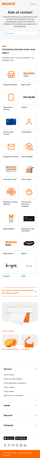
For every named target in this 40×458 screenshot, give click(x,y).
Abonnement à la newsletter (13, 395)
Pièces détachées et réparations (15, 383)
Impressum (6, 455)
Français (33, 4)
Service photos (9, 391)
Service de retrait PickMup (13, 379)
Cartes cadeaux (9, 387)
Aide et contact (9, 375)
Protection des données (25, 453)
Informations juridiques (10, 453)
